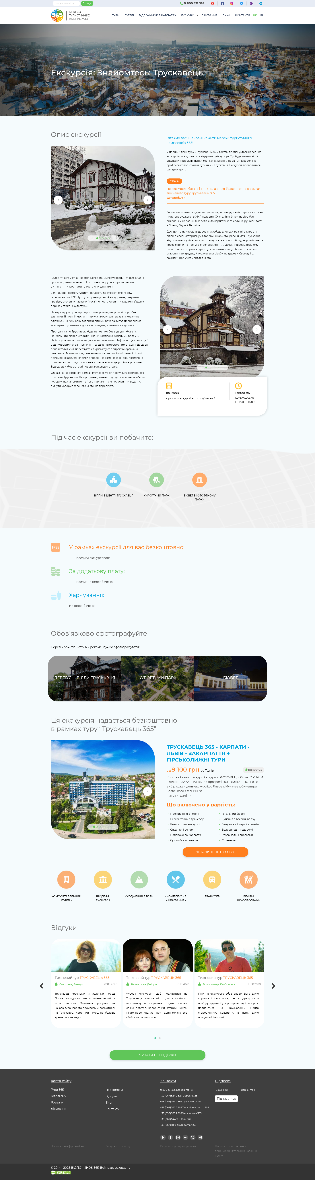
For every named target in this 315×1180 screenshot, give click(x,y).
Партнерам (114, 1090)
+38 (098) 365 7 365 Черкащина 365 (180, 1113)
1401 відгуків (255, 770)
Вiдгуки (111, 1096)
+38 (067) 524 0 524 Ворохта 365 (178, 1095)
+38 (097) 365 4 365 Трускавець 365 (180, 1101)
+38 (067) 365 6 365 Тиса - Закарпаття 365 (184, 1107)
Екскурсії (188, 15)
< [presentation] (41, 986)
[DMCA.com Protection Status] (61, 1172)
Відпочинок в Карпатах (157, 15)
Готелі (129, 15)
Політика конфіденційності (69, 1146)
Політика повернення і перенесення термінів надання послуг (236, 1151)
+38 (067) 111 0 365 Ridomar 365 (178, 1124)
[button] (155, 1038)
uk (255, 15)
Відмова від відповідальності (179, 1146)
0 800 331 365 (193, 3)
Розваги (57, 1102)
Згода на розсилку (118, 1146)
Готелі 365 (58, 1096)
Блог (109, 1102)
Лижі (226, 15)
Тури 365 (57, 1089)
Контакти (242, 15)
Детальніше (175, 197)
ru (262, 15)
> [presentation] (273, 986)
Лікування (209, 15)
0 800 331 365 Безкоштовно (176, 1089)
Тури (115, 15)
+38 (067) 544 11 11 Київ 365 (175, 1119)
